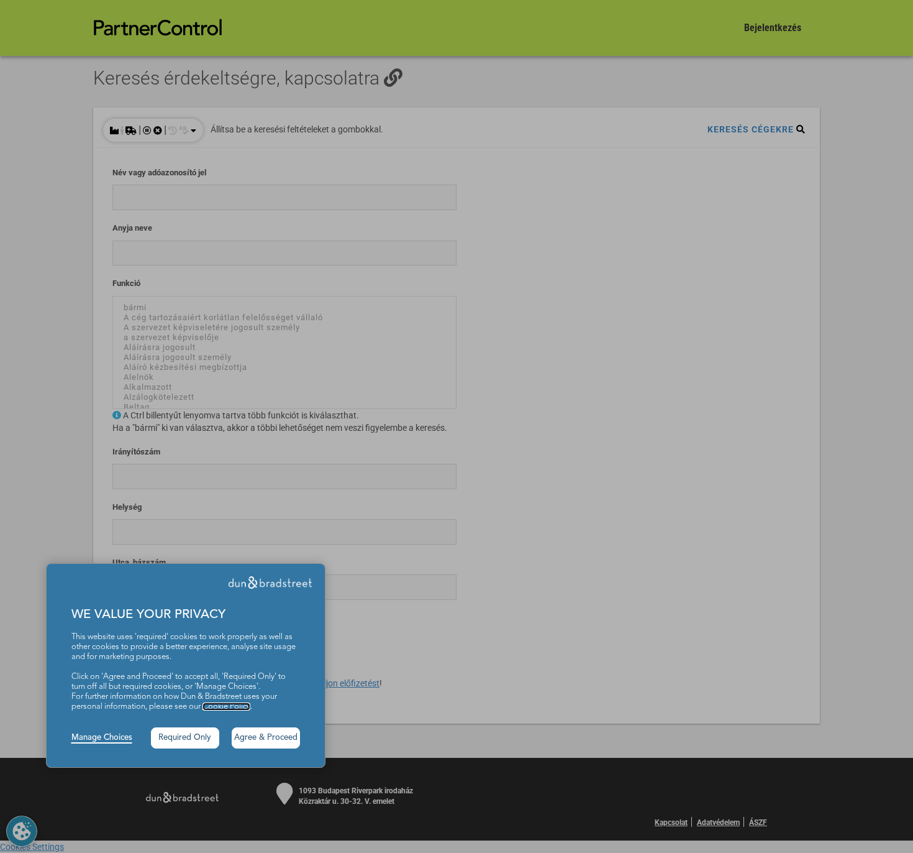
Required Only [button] (184, 738)
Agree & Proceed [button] (266, 738)
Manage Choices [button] (101, 738)
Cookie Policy (226, 707)
